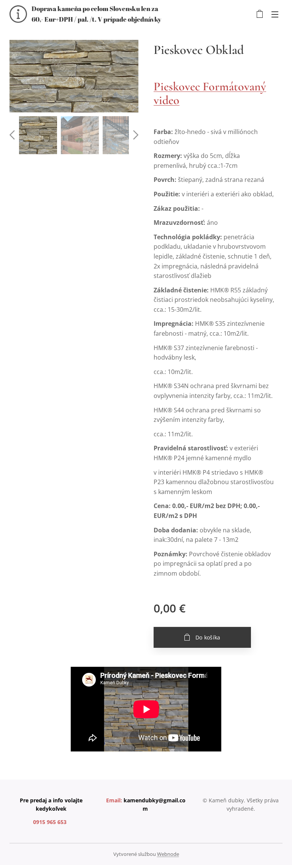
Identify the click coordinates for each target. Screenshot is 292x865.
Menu (274, 14)
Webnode (168, 854)
